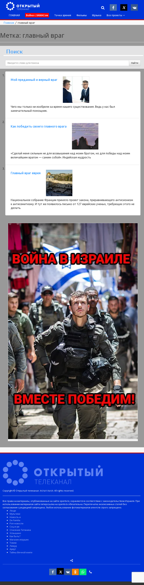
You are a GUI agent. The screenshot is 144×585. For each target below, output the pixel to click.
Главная (9, 22)
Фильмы (81, 15)
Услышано (15, 533)
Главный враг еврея (26, 173)
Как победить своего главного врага (39, 126)
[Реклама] (73, 331)
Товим (13, 542)
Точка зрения (62, 15)
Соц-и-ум (14, 526)
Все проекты (115, 15)
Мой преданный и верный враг (34, 79)
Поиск (14, 52)
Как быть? (15, 536)
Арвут (13, 549)
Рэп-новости (16, 523)
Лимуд (13, 545)
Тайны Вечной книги (21, 552)
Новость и (15, 517)
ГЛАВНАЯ (14, 15)
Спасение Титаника (20, 529)
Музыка (96, 15)
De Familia (15, 520)
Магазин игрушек (19, 539)
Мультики (15, 513)
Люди (13, 510)
